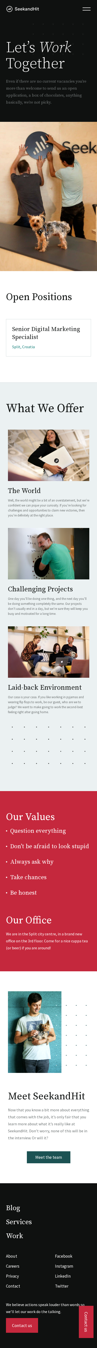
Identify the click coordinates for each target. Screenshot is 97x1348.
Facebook (63, 1256)
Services (19, 1222)
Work (14, 1236)
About (11, 1256)
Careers (12, 1266)
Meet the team (48, 1157)
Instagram (64, 1266)
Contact (13, 1286)
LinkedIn (63, 1276)
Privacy (12, 1276)
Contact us (86, 1322)
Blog (13, 1208)
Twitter (61, 1286)
